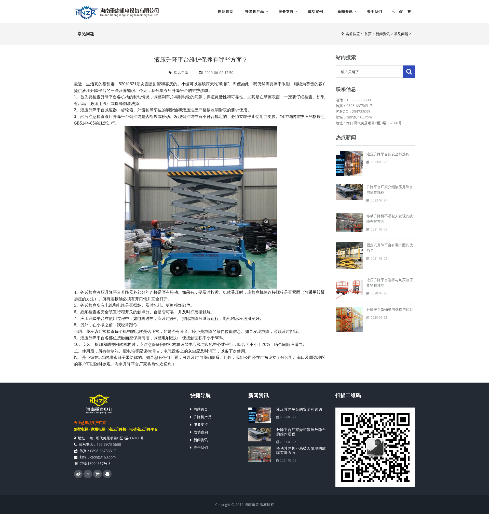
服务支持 (286, 11)
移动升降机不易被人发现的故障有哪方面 (301, 450)
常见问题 (401, 33)
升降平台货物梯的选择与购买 (389, 309)
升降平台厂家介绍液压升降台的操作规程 (301, 431)
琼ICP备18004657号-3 (93, 463)
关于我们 (374, 11)
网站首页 (225, 11)
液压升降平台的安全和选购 (387, 154)
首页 (368, 33)
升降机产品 (254, 11)
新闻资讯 (345, 11)
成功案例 (315, 11)
